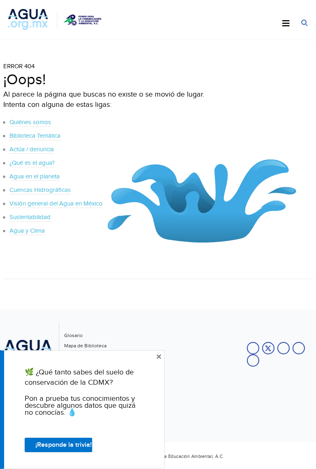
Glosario (73, 335)
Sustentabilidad (30, 217)
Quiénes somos (30, 122)
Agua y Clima (27, 230)
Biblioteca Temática (34, 135)
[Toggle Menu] (286, 23)
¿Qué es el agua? (32, 162)
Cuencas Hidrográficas (40, 190)
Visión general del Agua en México (55, 203)
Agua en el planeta (34, 176)
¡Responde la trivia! (63, 445)
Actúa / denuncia (31, 149)
